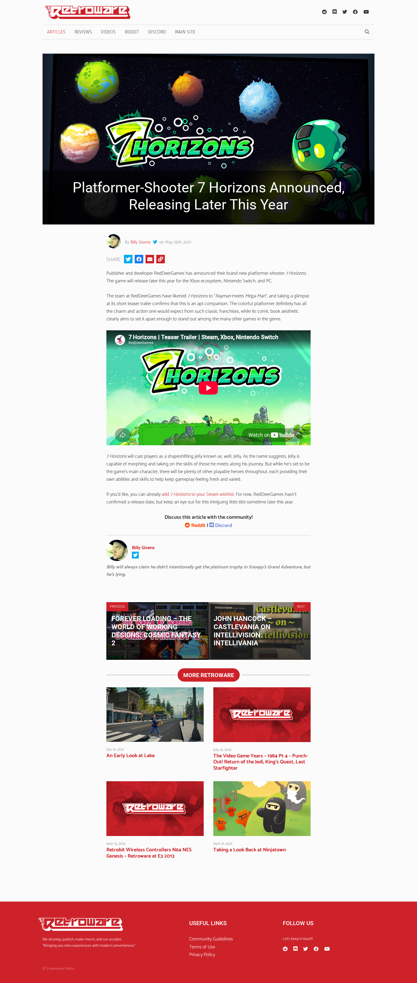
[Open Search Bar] (366, 32)
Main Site (185, 32)
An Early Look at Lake (130, 755)
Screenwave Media (60, 969)
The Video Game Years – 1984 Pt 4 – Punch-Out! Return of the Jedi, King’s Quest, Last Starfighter (260, 762)
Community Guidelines (211, 939)
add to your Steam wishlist (198, 494)
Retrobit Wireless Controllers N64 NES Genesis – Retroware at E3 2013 (148, 853)
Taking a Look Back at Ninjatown (249, 850)
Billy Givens (140, 242)
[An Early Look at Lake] (155, 738)
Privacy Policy (202, 955)
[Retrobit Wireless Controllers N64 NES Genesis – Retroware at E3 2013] (155, 832)
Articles (56, 32)
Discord (157, 32)
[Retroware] (87, 12)
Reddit (132, 32)
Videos (108, 32)
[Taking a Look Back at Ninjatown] (262, 832)
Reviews (83, 32)
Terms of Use (202, 947)
